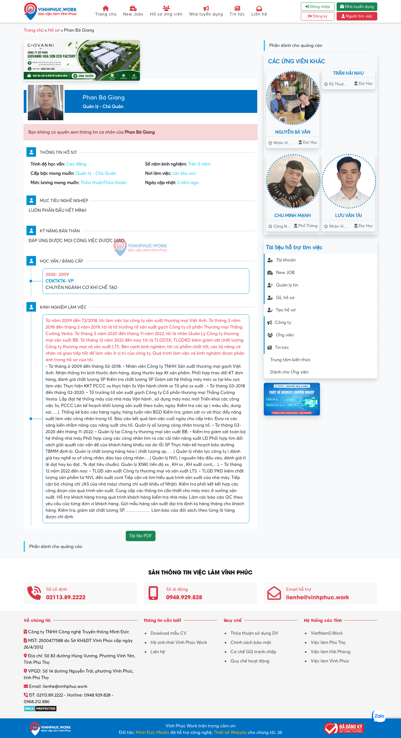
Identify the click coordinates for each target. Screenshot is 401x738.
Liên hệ (259, 14)
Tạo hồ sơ (286, 310)
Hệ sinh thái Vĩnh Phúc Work (179, 642)
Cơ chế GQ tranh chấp (253, 651)
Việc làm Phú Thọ (328, 642)
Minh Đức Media (152, 732)
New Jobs (133, 14)
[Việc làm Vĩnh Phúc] (50, 11)
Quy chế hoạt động (250, 661)
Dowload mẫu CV (169, 633)
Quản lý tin (287, 285)
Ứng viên (285, 335)
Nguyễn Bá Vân (292, 132)
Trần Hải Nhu (348, 73)
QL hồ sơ (285, 297)
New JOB (285, 272)
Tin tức (237, 14)
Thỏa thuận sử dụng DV (254, 633)
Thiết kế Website (230, 732)
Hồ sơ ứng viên (166, 14)
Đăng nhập (319, 7)
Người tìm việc (358, 16)
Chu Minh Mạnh (292, 215)
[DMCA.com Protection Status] (40, 708)
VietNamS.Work (327, 633)
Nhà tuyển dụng (206, 14)
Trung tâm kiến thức (290, 359)
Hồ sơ (54, 30)
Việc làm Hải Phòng (331, 651)
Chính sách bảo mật (251, 642)
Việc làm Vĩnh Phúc (330, 661)
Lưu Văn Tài (348, 215)
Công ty (283, 322)
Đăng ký (319, 16)
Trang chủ (105, 14)
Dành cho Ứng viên (289, 372)
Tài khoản (286, 260)
